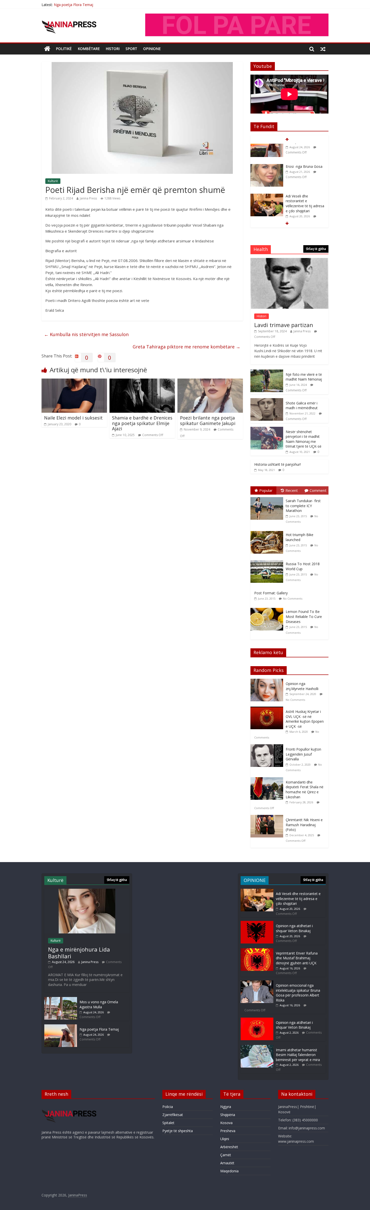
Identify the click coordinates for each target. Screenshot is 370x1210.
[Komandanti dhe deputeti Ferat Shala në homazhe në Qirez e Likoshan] (268, 779)
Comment (318, 490)
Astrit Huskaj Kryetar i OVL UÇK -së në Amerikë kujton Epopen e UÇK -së (305, 719)
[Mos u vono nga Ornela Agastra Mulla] (60, 999)
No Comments (292, 598)
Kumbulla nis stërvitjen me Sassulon (86, 334)
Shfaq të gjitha (316, 249)
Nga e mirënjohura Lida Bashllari (79, 952)
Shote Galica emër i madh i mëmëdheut (302, 405)
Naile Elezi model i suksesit (73, 418)
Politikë (64, 48)
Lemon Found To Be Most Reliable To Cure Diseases (304, 616)
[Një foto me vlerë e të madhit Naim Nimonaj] (266, 372)
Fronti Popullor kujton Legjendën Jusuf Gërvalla (303, 754)
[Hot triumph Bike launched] (268, 531)
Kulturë (53, 181)
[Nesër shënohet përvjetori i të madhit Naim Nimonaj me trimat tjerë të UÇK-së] (266, 429)
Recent (291, 490)
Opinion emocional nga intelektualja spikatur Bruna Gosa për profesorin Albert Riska (298, 993)
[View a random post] (322, 48)
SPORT (131, 48)
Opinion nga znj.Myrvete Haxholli (302, 686)
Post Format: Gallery (271, 593)
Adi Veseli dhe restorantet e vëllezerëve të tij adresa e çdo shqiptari (305, 184)
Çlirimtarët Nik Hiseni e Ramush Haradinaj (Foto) (304, 824)
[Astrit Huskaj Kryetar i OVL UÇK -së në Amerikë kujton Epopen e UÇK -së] (268, 709)
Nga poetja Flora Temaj (73, 4)
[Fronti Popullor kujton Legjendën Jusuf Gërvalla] (268, 747)
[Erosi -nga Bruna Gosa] (266, 147)
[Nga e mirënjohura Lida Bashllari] (86, 891)
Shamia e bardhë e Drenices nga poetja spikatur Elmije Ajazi (142, 423)
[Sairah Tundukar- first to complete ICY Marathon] (268, 497)
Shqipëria (227, 1114)
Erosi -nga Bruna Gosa (304, 147)
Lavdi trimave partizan (283, 325)
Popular (266, 490)
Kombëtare (89, 48)
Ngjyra (225, 1106)
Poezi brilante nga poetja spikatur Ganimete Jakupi (207, 420)
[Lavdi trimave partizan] (289, 260)
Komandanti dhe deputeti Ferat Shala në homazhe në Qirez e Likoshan (304, 789)
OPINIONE (152, 48)
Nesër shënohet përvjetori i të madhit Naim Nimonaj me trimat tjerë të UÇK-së (303, 439)
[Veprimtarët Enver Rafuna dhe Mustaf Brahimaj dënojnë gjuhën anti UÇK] (257, 950)
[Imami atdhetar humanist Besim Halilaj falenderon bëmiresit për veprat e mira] (257, 1047)
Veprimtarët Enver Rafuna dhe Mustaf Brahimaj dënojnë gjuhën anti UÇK (297, 958)
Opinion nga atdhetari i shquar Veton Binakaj (294, 928)
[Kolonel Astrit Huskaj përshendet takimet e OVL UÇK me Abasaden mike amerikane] (266, 214)
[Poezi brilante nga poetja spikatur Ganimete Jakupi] (210, 381)
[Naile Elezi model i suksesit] (74, 381)
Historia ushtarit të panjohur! (277, 464)
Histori (113, 48)
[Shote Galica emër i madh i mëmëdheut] (266, 400)
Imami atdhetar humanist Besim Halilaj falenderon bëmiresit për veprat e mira (298, 1054)
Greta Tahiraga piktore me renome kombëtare (186, 347)
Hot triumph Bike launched (299, 537)
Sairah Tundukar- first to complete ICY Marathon (303, 505)
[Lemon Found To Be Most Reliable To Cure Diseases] (268, 608)
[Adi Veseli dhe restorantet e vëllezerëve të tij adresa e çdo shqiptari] (266, 177)
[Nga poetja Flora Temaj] (60, 1026)
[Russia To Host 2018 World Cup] (268, 560)
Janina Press (88, 198)
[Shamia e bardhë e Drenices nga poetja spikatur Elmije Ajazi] (142, 381)
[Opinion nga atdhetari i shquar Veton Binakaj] (257, 923)
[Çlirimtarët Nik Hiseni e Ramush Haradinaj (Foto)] (268, 817)
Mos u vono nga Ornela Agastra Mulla (99, 1004)
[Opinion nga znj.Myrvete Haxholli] (268, 681)
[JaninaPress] (47, 48)
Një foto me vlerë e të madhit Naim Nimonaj (304, 377)
